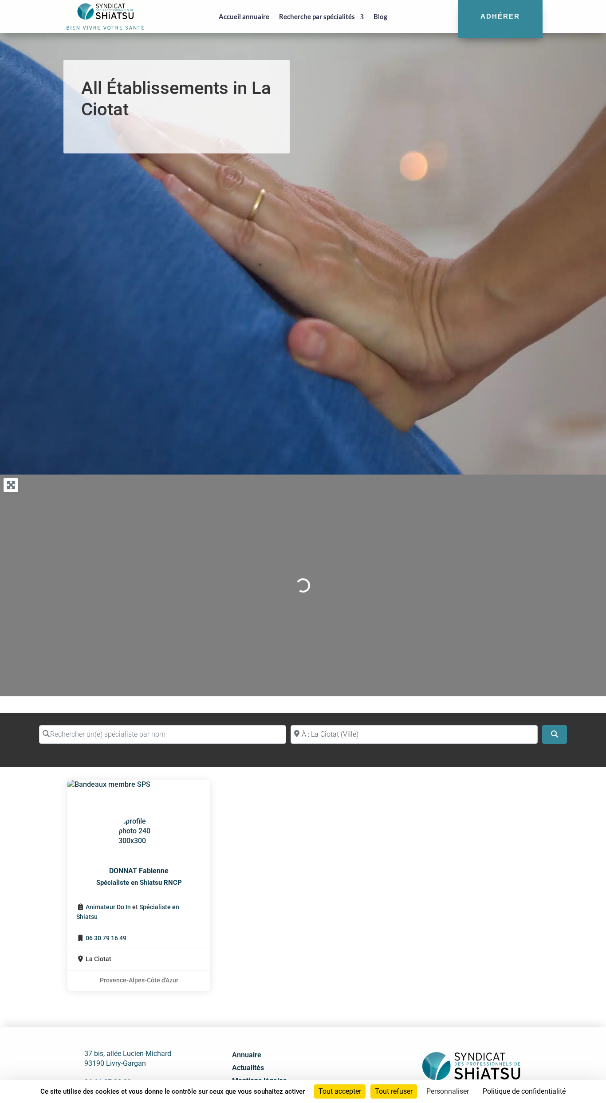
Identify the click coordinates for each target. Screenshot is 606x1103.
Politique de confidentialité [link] (524, 1091)
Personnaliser (447, 1091)
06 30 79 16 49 (106, 938)
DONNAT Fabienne (139, 871)
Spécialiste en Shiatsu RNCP (139, 883)
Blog (380, 16)
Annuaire (246, 1055)
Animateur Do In (108, 907)
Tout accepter (340, 1091)
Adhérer (500, 16)
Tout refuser (394, 1091)
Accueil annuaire (244, 16)
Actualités (248, 1068)
